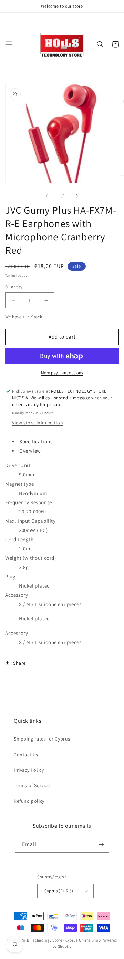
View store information (37, 422)
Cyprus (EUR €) (58, 891)
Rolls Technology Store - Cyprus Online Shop (61, 940)
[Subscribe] (101, 845)
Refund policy (29, 801)
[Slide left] (46, 195)
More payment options (62, 372)
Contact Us (26, 754)
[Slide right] (77, 195)
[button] (8, 44)
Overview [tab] (30, 451)
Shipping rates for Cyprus (42, 739)
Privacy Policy (29, 770)
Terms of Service (32, 785)
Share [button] (19, 663)
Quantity (13, 287)
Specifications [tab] (35, 441)
